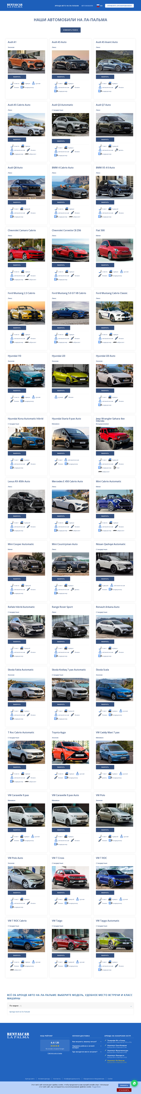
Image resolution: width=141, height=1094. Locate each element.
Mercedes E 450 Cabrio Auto (67, 481)
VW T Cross (58, 857)
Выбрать (17, 77)
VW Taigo (57, 920)
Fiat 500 (100, 230)
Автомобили (87, 6)
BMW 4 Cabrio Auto (63, 167)
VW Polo (100, 795)
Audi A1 (12, 42)
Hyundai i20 (58, 355)
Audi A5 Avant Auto (107, 42)
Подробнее (96, 1087)
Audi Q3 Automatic (62, 104)
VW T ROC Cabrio (17, 920)
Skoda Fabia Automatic (20, 669)
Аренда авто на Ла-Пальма (67, 6)
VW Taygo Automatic (107, 920)
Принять (124, 1085)
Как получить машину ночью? (87, 1041)
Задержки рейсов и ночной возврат (87, 1047)
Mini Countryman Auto (65, 544)
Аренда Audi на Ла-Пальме (19, 1012)
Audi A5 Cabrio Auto (19, 104)
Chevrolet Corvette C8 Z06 (66, 230)
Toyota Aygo (59, 732)
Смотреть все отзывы (55, 1053)
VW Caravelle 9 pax (18, 795)
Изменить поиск (70, 30)
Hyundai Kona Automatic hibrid (25, 418)
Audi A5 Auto (59, 42)
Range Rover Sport (62, 606)
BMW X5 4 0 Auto (105, 167)
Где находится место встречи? (87, 1052)
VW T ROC (101, 857)
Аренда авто (29, 1079)
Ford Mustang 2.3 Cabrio (21, 293)
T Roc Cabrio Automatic (21, 732)
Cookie (110, 1079)
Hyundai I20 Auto (105, 355)
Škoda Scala (102, 669)
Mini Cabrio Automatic (108, 481)
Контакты (57, 1079)
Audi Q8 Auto (15, 167)
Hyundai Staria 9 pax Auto (66, 418)
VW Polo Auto (15, 857)
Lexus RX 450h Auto (19, 481)
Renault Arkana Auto (108, 606)
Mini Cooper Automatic (21, 544)
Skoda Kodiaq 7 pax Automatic (69, 669)
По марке (15, 1005)
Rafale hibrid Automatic (21, 606)
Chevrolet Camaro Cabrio (22, 230)
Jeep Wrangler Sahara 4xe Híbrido (110, 419)
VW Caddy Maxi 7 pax (108, 732)
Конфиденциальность (72, 1079)
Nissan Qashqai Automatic (110, 544)
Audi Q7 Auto (103, 104)
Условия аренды (44, 1079)
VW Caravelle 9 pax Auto (65, 795)
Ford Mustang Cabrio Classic (111, 293)
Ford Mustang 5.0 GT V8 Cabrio (69, 293)
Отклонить (124, 1090)
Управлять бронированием (119, 6)
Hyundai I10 (14, 355)
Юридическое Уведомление (94, 1079)
